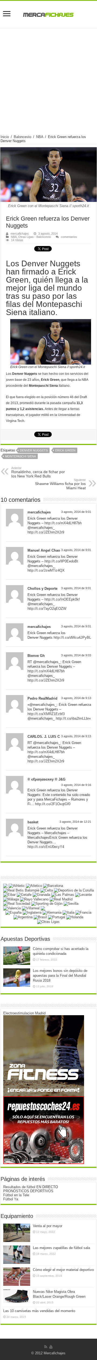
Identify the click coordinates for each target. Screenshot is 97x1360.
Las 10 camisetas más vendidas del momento (39, 1311)
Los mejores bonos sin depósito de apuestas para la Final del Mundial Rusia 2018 (60, 975)
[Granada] (41, 895)
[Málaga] (11, 899)
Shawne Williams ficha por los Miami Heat (60, 484)
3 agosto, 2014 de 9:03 (76, 655)
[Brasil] (40, 917)
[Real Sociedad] (16, 904)
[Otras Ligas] (48, 921)
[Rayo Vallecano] (34, 899)
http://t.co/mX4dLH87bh (63, 523)
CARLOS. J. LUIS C (43, 737)
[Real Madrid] (61, 899)
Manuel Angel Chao (43, 550)
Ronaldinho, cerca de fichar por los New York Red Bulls (38, 472)
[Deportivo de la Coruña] (74, 890)
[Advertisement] (48, 83)
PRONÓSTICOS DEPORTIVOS (28, 1191)
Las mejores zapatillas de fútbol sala (61, 1248)
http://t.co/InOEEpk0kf (62, 599)
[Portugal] (56, 917)
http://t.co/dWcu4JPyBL (72, 637)
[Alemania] (52, 912)
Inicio (5, 137)
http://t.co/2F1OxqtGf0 (52, 804)
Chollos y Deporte (42, 588)
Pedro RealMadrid (42, 698)
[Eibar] (9, 895)
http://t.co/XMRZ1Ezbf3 (46, 714)
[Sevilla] (71, 904)
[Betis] (21, 890)
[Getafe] (24, 895)
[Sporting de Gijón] (47, 904)
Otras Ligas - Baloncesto (34, 236)
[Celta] (46, 890)
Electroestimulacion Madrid (24, 1013)
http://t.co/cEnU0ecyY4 (45, 847)
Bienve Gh (36, 656)
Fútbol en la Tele (16, 1195)
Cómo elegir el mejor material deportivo (63, 1270)
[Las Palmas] (62, 895)
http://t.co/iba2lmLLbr (72, 718)
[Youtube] (51, 1346)
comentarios (69, 236)
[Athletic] (17, 885)
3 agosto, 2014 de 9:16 (76, 784)
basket (32, 822)
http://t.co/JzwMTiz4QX (46, 570)
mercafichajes (20, 233)
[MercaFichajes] (48, 13)
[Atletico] (34, 885)
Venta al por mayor (47, 1226)
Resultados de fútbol (19, 1187)
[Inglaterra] (32, 912)
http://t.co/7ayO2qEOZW (46, 609)
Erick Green (65, 450)
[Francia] (83, 912)
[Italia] (68, 912)
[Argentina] (23, 917)
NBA (39, 137)
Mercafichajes (54, 1353)
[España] (13, 912)
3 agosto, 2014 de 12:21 (75, 821)
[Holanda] (74, 917)
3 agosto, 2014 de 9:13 (76, 698)
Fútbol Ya (10, 1199)
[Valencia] (12, 908)
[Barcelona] (53, 885)
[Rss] (46, 1346)
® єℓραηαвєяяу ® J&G (46, 779)
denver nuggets (34, 450)
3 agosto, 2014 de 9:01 (76, 511)
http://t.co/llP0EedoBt (61, 561)
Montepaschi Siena (20, 456)
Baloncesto (22, 137)
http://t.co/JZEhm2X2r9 (45, 532)
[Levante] (83, 895)
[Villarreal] (31, 908)
